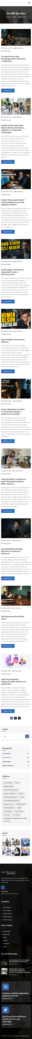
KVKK (4, 947)
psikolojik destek (21, 804)
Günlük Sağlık (15, 761)
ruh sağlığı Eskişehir (9, 807)
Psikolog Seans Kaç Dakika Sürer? (12, 617)
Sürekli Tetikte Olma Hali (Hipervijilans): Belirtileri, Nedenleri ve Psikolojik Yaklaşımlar (13, 128)
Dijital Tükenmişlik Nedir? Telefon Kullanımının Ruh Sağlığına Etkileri (13, 202)
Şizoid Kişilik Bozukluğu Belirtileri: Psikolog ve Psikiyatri (12, 551)
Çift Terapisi (7, 910)
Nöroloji (22, 797)
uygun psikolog (19, 811)
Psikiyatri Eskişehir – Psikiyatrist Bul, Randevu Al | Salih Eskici (13, 681)
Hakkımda (6, 934)
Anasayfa (8, 17)
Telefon (5, 940)
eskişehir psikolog (8, 786)
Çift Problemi (15, 753)
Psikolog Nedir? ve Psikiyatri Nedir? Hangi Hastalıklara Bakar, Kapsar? (13, 481)
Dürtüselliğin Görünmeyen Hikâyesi (13, 340)
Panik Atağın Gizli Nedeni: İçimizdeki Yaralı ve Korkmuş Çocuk (12, 272)
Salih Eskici (20, 48)
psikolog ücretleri (8, 804)
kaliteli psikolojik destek (10, 797)
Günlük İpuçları (7, 51)
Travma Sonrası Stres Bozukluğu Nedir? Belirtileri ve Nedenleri (13, 58)
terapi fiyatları (8, 811)
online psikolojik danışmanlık (11, 800)
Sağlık (19, 807)
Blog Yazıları (6, 931)
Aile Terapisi (7, 907)
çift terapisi (16, 815)
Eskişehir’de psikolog (9, 793)
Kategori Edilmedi (15, 765)
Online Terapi (7, 920)
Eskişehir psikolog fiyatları (11, 790)
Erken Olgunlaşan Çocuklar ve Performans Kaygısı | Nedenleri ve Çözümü (13, 411)
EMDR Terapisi (7, 917)
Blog (14, 17)
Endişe (17, 782)
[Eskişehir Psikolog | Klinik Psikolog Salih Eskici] (7, 3)
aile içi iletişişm (8, 782)
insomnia (20, 793)
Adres (5, 937)
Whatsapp (6, 943)
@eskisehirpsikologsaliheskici (9, 893)
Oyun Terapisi (7, 913)
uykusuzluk (7, 815)
